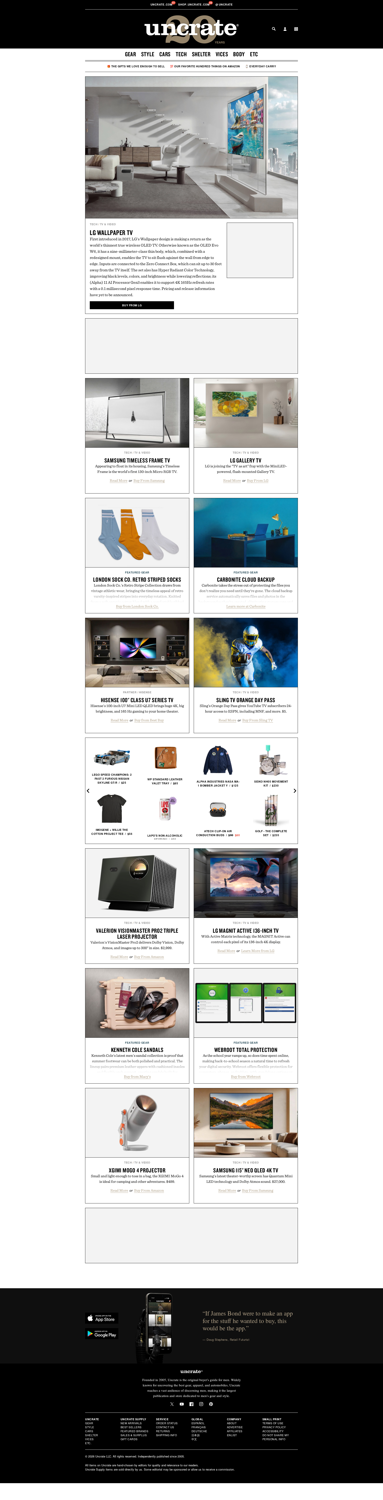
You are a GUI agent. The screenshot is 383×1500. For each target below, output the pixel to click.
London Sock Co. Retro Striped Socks (137, 579)
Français (199, 1427)
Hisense (145, 692)
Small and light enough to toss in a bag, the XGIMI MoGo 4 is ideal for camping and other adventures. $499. (137, 1179)
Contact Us (165, 1427)
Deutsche (199, 1431)
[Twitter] (172, 1404)
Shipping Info (166, 1435)
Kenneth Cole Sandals (137, 1049)
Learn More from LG (257, 950)
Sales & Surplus (134, 1435)
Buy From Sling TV (257, 720)
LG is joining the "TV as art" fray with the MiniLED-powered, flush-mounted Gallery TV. (246, 469)
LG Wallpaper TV (111, 232)
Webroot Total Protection (245, 1049)
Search (274, 29)
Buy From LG (257, 480)
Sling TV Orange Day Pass (245, 700)
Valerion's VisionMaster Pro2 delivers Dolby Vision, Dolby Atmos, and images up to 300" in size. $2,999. (137, 945)
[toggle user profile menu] (285, 29)
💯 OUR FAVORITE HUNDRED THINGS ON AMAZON (205, 66)
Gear (130, 54)
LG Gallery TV (246, 460)
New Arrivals (131, 1423)
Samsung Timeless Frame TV (137, 460)
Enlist (232, 1435)
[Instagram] (201, 1404)
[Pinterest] (211, 1404)
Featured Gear (137, 572)
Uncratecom (161, 4)
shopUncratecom (194, 4)
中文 (194, 1439)
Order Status (167, 1423)
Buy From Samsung (149, 480)
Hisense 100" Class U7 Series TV (137, 700)
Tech (181, 54)
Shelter (201, 54)
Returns (163, 1431)
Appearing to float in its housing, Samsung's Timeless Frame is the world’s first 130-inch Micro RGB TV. (137, 469)
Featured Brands (135, 1431)
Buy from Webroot (246, 1076)
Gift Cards (129, 1439)
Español (198, 1423)
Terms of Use (272, 1423)
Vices (222, 54)
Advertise (235, 1427)
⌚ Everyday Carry (260, 66)
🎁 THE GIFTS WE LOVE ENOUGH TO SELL (136, 66)
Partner (130, 692)
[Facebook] (191, 1404)
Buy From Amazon (149, 956)
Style (147, 54)
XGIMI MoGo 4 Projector (137, 1170)
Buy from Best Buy (149, 720)
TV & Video (108, 224)
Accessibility (273, 1431)
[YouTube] (182, 1404)
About (232, 1423)
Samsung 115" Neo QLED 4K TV (245, 1170)
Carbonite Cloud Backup (246, 579)
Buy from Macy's (137, 1076)
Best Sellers (131, 1427)
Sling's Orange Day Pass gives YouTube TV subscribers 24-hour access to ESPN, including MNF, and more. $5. (246, 708)
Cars (165, 54)
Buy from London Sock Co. (137, 606)
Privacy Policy (274, 1427)
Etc (254, 54)
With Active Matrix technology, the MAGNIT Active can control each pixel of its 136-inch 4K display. (245, 939)
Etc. (88, 1443)
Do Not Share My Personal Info (275, 1437)
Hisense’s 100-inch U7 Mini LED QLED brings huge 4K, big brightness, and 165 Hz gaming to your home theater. (137, 708)
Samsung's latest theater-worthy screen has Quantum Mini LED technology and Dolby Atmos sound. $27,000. (246, 1179)
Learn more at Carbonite (246, 606)
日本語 (196, 1435)
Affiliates (234, 1431)
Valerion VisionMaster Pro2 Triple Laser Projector (137, 933)
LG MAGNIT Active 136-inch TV (246, 930)
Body (239, 54)
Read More (118, 480)
